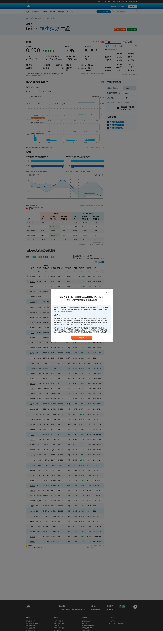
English (107, 292)
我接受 (81, 338)
